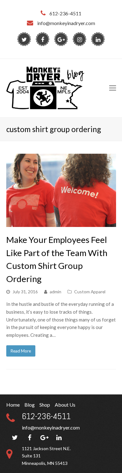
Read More (20, 350)
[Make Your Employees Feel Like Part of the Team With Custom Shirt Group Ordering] (61, 223)
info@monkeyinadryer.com (51, 427)
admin (55, 291)
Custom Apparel (89, 291)
